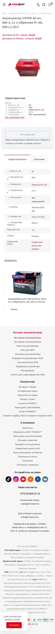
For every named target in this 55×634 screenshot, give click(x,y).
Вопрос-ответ (27, 399)
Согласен (14, 625)
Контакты (27, 427)
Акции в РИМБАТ (27, 403)
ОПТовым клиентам (27, 464)
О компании (28, 422)
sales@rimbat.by (30, 503)
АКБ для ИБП (27, 350)
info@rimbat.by (29, 517)
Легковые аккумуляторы (27, 337)
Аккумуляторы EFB (27, 362)
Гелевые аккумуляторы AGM (27, 358)
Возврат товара (27, 386)
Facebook (38, 479)
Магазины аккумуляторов (27, 436)
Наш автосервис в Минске (27, 452)
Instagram (16, 479)
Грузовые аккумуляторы (27, 341)
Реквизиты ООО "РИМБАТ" (27, 432)
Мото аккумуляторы (27, 345)
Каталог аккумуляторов (27, 332)
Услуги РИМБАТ (27, 411)
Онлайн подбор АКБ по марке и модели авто (27, 415)
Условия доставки (27, 391)
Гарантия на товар (27, 395)
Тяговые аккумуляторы (27, 354)
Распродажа (27, 370)
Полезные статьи (27, 456)
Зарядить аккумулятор (27, 444)
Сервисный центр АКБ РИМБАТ (37, 245)
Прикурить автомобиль (27, 407)
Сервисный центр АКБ (27, 448)
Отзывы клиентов (27, 440)
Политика (27, 460)
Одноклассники (30, 479)
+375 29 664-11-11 (30, 493)
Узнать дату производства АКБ (28, 374)
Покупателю (27, 381)
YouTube (23, 479)
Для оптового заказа (29, 513)
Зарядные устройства (28, 366)
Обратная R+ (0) (36, 110)
